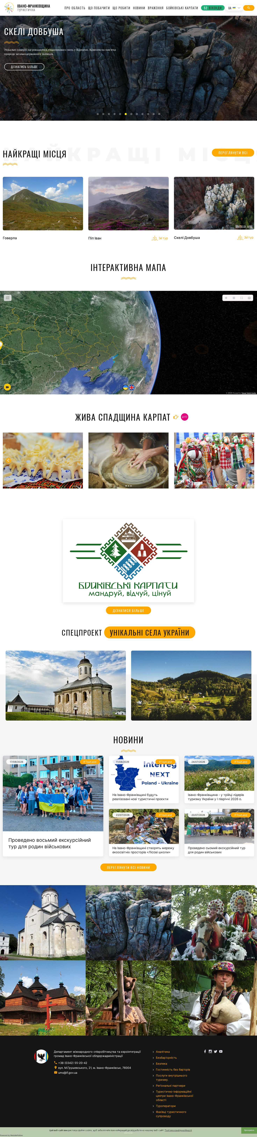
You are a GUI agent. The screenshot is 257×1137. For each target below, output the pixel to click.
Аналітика (163, 1051)
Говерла (10, 238)
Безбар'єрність (166, 1057)
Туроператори (166, 1106)
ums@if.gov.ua (67, 1072)
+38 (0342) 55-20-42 (72, 1063)
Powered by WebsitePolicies (11, 1135)
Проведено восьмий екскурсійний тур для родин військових (49, 843)
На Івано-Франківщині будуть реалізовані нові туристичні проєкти (140, 797)
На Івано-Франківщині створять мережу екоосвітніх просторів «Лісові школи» (143, 850)
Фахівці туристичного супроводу (171, 1114)
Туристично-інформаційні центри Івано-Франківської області (174, 1096)
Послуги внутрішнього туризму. (171, 1077)
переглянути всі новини (128, 867)
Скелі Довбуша (187, 237)
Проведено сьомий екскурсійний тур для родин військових (216, 850)
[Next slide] (248, 460)
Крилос (66, 685)
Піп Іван (94, 238)
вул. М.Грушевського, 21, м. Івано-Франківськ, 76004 (94, 1067)
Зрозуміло (249, 1130)
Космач (191, 685)
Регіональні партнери (170, 1085)
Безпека (161, 1063)
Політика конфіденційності (178, 1130)
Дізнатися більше (128, 610)
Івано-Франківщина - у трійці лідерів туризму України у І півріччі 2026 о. (216, 797)
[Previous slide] (8, 460)
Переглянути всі (233, 152)
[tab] (98, 114)
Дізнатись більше (24, 67)
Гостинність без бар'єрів (173, 1069)
